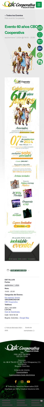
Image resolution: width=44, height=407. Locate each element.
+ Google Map (23, 318)
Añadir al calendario (18, 270)
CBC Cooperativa (11, 302)
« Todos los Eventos (14, 15)
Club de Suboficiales (12, 312)
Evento (17, 297)
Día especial (9, 297)
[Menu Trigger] (39, 5)
